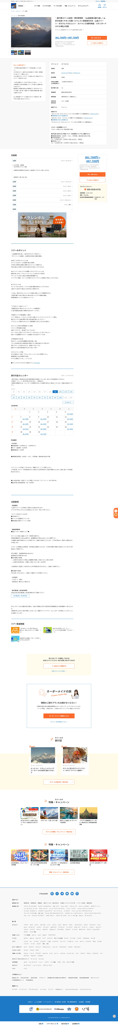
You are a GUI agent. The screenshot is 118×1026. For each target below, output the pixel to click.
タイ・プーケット (58, 911)
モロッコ (81, 915)
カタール (34, 935)
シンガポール (70, 941)
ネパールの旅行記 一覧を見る (59, 782)
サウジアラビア (52, 935)
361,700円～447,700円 (67, 37)
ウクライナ (31, 947)
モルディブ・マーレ (95, 906)
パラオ (58, 962)
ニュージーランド (37, 965)
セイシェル (41, 959)
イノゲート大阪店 (81, 903)
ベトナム (26, 941)
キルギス (70, 947)
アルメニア (38, 947)
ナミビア (79, 938)
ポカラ (70, 73)
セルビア (26, 931)
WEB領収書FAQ (29, 980)
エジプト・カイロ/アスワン (44, 906)
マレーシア (62, 941)
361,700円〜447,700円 (92, 159)
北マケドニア (82, 929)
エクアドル (26, 955)
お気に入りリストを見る (58, 671)
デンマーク (84, 927)
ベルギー (71, 924)
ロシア (25, 947)
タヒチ (25, 962)
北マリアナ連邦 (70, 962)
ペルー (77, 953)
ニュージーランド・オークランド (57, 908)
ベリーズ (32, 953)
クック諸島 (53, 962)
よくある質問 (38, 1001)
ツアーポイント (51, 1024)
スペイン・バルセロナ (84, 906)
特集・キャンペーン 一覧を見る (59, 872)
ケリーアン (50, 989)
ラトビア (26, 929)
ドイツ (48, 924)
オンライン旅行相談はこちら (58, 722)
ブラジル (89, 953)
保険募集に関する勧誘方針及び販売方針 (56, 977)
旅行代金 (64, 1024)
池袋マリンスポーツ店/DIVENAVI (51, 903)
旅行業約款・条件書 (60, 1001)
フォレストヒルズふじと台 (71, 989)
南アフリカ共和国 (58, 938)
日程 (40, 1024)
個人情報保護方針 (72, 1001)
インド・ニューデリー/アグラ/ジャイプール (82, 911)
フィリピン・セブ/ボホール (30, 911)
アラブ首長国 (27, 935)
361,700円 (70, 414)
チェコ (25, 927)
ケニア (44, 938)
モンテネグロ (60, 929)
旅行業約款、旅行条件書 (20, 596)
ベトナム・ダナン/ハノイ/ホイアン (85, 908)
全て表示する (68, 402)
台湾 (47, 943)
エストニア (98, 927)
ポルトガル (43, 924)
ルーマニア (74, 929)
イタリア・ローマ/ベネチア (30, 906)
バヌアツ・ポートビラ (61, 915)
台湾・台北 (40, 913)
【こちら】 (37, 363)
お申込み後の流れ (24, 977)
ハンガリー (39, 927)
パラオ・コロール (50, 915)
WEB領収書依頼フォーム (18, 980)
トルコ (39, 935)
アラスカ (32, 950)
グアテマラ (38, 953)
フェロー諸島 (33, 931)
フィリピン (36, 941)
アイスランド (61, 927)
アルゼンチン (95, 953)
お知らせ (30, 1001)
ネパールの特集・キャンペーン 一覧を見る (59, 832)
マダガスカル (86, 938)
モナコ (59, 924)
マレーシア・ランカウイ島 (30, 913)
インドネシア (67, 911)
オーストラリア (88, 915)
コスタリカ (45, 953)
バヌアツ (47, 962)
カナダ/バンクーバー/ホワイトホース (73, 913)
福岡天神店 (89, 903)
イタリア (26, 924)
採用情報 (87, 1001)
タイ (31, 941)
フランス (54, 924)
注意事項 (75, 1024)
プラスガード (42, 977)
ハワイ (25, 968)
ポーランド (46, 927)
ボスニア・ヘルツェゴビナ (93, 929)
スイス (98, 924)
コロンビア (33, 955)
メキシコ (26, 953)
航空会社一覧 (15, 977)
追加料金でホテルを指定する (60, 115)
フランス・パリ (73, 906)
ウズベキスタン (63, 947)
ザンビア (66, 938)
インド (76, 941)
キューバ (56, 953)
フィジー (41, 962)
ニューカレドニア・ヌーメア (30, 908)
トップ (12, 11)
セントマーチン (70, 953)
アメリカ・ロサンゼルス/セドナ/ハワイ (54, 913)
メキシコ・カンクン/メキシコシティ (92, 913)
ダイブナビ (14, 989)
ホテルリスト (94, 114)
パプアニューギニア (47, 965)
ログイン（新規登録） (101, 1)
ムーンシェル (43, 989)
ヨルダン (45, 935)
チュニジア (38, 938)
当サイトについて (95, 977)
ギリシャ (39, 929)
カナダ (37, 950)
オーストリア (32, 927)
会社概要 (81, 1001)
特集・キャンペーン (70, 6)
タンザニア (50, 938)
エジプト (26, 938)
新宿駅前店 (33, 903)
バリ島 (48, 941)
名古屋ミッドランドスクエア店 (67, 903)
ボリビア (83, 953)
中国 (44, 943)
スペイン (37, 924)
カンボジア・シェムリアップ (45, 911)
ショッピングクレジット (85, 989)
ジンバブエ (72, 938)
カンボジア (43, 941)
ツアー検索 (37, 6)
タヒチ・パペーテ (43, 908)
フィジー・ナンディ (71, 908)
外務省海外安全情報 (72, 977)
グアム (63, 962)
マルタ (31, 924)
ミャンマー (26, 943)
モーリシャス (34, 959)
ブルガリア (67, 929)
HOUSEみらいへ (59, 989)
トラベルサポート (48, 1001)
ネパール (18, 11)
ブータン (33, 943)
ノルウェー (91, 927)
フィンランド (69, 927)
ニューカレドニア (33, 962)
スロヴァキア (53, 927)
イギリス (86, 924)
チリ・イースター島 (72, 915)
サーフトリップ (23, 989)
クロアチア (45, 929)
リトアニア (32, 929)
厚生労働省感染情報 (84, 977)
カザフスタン (77, 947)
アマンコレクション (33, 989)
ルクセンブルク (78, 924)
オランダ (65, 924)
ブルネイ (39, 943)
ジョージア (55, 947)
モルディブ (26, 959)
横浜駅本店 (26, 903)
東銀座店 (40, 903)
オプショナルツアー (83, 6)
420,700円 (25, 429)
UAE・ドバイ (56, 906)
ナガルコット (76, 73)
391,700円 (43, 424)
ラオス (94, 941)
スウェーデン (77, 927)
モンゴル (99, 941)
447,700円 (70, 424)
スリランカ (88, 941)
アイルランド (92, 924)
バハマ (50, 953)
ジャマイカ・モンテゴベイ (38, 915)
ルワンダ (93, 938)
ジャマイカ (62, 953)
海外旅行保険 (34, 977)
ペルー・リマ (27, 915)
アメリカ (26, 950)
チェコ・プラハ (64, 906)
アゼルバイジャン (47, 947)
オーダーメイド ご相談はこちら (59, 716)
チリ (101, 953)
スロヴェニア (52, 929)
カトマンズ (64, 73)
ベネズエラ (40, 955)
